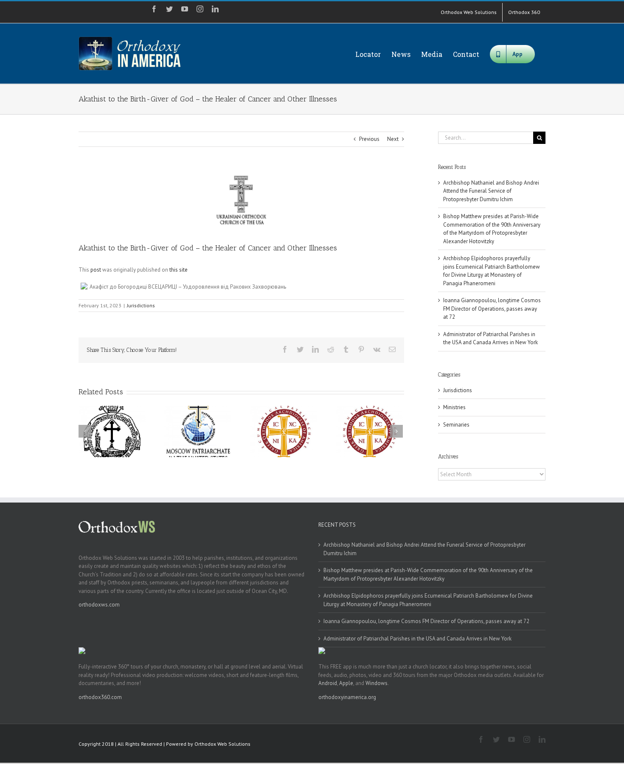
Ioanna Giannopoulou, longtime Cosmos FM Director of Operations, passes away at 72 (492, 308)
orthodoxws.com (99, 604)
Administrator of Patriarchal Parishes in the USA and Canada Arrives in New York (417, 638)
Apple (346, 683)
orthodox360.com (100, 697)
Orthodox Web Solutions (222, 744)
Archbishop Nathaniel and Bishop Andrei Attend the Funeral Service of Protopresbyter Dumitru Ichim (491, 191)
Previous (369, 139)
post (95, 269)
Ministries (454, 407)
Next (393, 139)
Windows (376, 683)
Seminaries (456, 424)
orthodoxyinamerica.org (347, 697)
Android (327, 683)
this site (178, 269)
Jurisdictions (141, 305)
